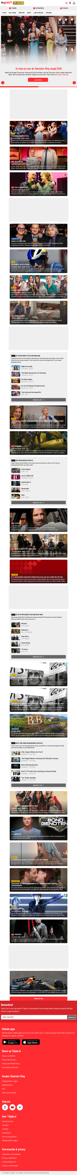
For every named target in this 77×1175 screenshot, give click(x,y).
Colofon (5, 1129)
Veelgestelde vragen (10, 1081)
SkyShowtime (7, 1121)
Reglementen (7, 1085)
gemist (29, 13)
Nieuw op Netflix (8, 1056)
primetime (22, 13)
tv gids (4, 13)
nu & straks (12, 13)
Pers (4, 1089)
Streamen (49, 13)
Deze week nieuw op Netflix (24, 460)
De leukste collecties (10, 1067)
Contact (5, 1125)
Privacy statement (9, 1158)
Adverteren (6, 1133)
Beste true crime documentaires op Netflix (29, 743)
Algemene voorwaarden (11, 1154)
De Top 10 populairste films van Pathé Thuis (29, 615)
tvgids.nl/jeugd (41, 75)
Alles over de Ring (9, 1093)
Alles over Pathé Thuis (11, 1064)
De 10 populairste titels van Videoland (28, 356)
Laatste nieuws (38, 13)
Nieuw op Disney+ (9, 1060)
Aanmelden (71, 1017)
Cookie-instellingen (10, 1166)
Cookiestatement (9, 1162)
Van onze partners (9, 1137)
